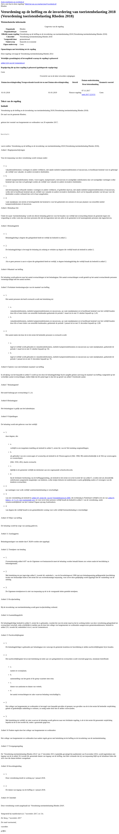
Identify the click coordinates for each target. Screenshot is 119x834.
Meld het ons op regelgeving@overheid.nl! (40, 4)
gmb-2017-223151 (88, 95)
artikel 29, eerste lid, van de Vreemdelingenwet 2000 (51, 498)
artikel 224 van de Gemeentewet (13, 63)
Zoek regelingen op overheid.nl (12, 2)
